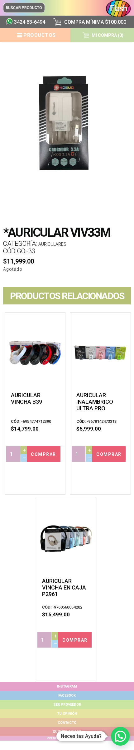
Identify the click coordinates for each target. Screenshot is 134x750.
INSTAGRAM (67, 686)
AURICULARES (52, 244)
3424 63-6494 (29, 22)
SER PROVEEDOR (67, 705)
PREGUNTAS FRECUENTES (67, 738)
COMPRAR (43, 454)
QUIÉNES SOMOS (67, 732)
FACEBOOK (67, 695)
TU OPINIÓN (67, 714)
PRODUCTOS (39, 35)
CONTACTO (67, 723)
